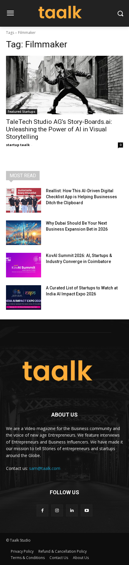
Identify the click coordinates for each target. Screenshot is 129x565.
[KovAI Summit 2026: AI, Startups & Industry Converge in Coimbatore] (23, 265)
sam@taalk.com (44, 468)
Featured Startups (21, 111)
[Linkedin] (72, 510)
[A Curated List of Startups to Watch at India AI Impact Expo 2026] (23, 297)
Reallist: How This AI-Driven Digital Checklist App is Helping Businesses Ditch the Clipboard (81, 196)
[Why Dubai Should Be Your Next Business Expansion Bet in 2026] (23, 232)
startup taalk (18, 144)
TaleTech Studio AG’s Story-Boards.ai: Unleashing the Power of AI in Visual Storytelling (59, 129)
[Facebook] (42, 510)
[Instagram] (57, 510)
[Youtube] (86, 510)
